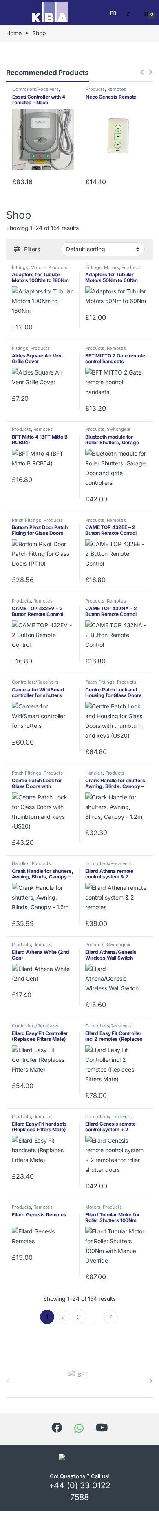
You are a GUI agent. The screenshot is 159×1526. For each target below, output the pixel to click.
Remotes (116, 89)
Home (13, 33)
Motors (38, 267)
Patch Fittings (26, 520)
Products (95, 89)
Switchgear (119, 429)
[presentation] (151, 1381)
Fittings (20, 267)
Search (114, 12)
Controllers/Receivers (35, 89)
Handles (94, 773)
